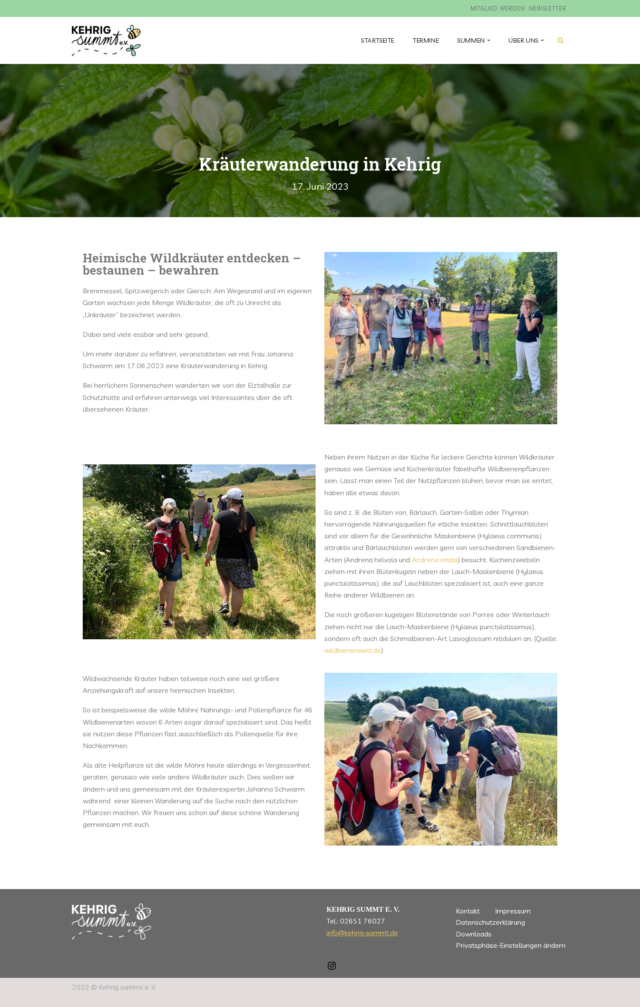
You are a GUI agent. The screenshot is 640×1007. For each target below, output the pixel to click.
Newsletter (547, 8)
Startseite (377, 40)
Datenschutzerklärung (490, 922)
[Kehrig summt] (106, 40)
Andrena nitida (435, 559)
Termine (426, 40)
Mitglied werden (498, 8)
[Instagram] (332, 968)
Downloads (474, 934)
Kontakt (468, 910)
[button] (488, 40)
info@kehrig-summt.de (362, 932)
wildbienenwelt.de (352, 650)
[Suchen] (560, 40)
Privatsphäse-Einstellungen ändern (511, 945)
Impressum (513, 910)
